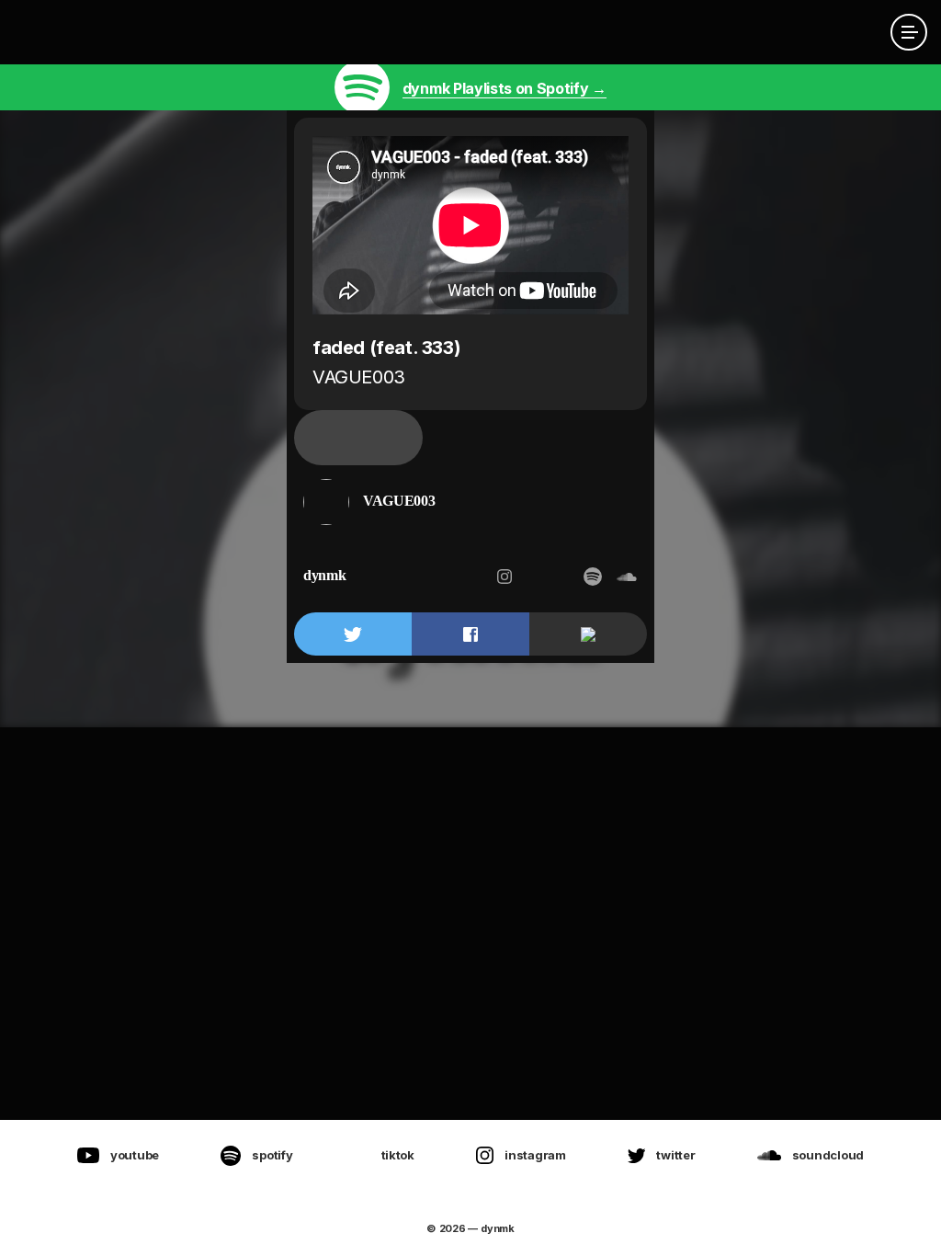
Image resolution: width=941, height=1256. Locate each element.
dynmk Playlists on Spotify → (504, 88)
